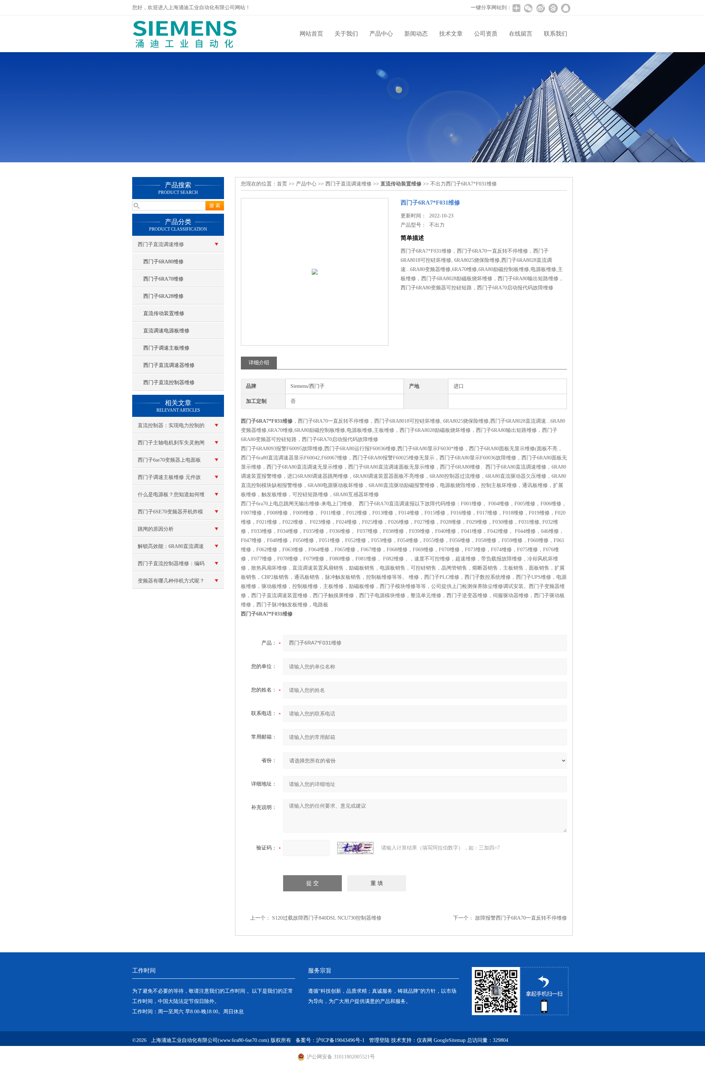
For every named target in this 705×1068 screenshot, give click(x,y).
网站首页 (311, 33)
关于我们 (346, 33)
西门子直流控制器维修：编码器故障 (171, 566)
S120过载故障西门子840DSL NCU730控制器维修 (327, 918)
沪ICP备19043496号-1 (340, 1040)
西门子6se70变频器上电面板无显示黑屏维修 (169, 462)
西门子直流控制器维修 (169, 382)
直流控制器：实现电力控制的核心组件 (171, 428)
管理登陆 (379, 1040)
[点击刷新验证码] (355, 848)
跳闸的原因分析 (156, 529)
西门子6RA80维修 (163, 261)
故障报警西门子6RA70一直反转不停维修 (521, 918)
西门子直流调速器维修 (169, 365)
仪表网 (424, 1040)
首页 (282, 184)
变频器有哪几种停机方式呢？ (171, 581)
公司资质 (486, 33)
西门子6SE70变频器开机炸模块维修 (170, 514)
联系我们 (555, 33)
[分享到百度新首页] (553, 8)
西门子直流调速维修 (161, 244)
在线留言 (520, 33)
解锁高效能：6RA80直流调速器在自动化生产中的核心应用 (171, 549)
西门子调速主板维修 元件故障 (169, 480)
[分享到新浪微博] (540, 8)
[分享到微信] (528, 8)
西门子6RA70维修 (163, 279)
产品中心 (381, 33)
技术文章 (451, 33)
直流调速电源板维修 (166, 330)
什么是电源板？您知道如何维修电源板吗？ (171, 497)
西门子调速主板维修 (166, 348)
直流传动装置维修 (163, 313)
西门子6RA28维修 (163, 296)
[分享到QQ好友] (565, 8)
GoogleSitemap (450, 1040)
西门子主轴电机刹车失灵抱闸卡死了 (171, 445)
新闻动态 (416, 33)
